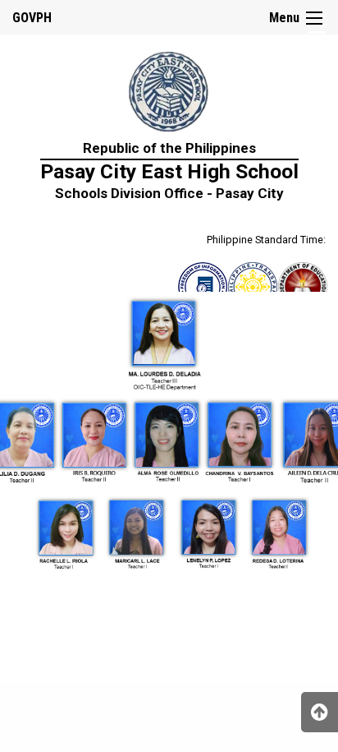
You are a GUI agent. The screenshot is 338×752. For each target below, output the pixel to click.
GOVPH (32, 17)
